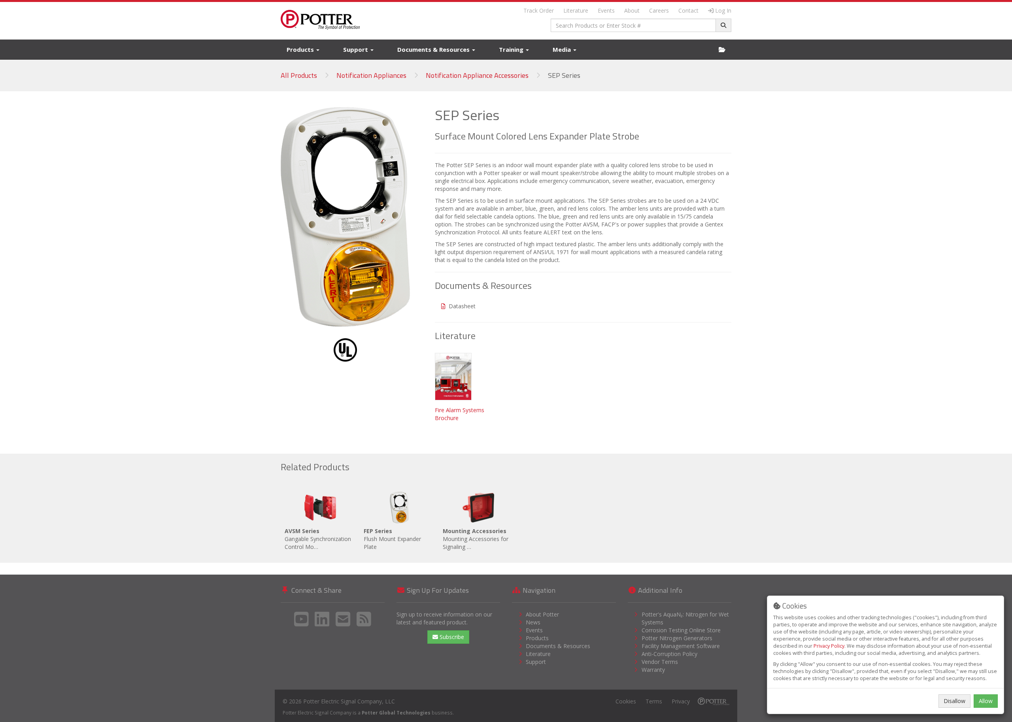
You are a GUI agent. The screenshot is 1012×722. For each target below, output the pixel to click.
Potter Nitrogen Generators (677, 638)
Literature (575, 10)
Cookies (626, 701)
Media (562, 49)
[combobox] (633, 25)
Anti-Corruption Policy (669, 654)
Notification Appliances (371, 75)
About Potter (542, 614)
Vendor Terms (660, 661)
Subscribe (451, 637)
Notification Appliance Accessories (477, 75)
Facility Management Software (681, 646)
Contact (688, 10)
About (632, 10)
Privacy (681, 701)
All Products (299, 75)
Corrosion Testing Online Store (681, 630)
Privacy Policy (829, 646)
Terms (654, 701)
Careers (659, 10)
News (533, 622)
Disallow (954, 701)
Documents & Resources (434, 49)
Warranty (653, 669)
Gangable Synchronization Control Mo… (318, 538)
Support (356, 49)
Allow (986, 701)
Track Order (538, 10)
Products (301, 49)
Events (606, 10)
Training (512, 49)
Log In (723, 10)
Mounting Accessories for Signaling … (475, 538)
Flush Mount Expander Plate (392, 538)
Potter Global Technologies (396, 712)
